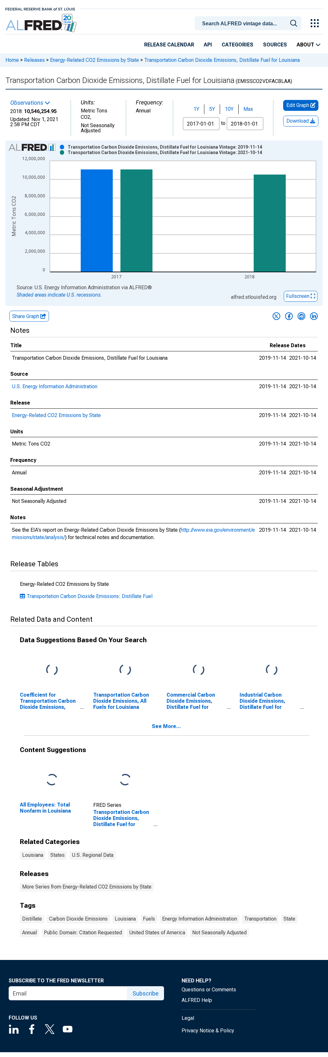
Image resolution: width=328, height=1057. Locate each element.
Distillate (32, 919)
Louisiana (32, 855)
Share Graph (26, 316)
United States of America (157, 933)
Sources (275, 45)
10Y (229, 109)
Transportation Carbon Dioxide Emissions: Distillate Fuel (89, 596)
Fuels (149, 919)
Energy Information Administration (199, 919)
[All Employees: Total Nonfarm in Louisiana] (52, 780)
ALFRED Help (197, 1000)
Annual (29, 933)
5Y (212, 109)
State (289, 919)
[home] (41, 23)
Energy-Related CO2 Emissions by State (94, 60)
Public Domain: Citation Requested (83, 933)
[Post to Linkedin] (314, 316)
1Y (196, 109)
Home (12, 60)
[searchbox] (249, 23)
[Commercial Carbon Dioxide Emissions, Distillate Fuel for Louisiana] (199, 670)
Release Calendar (169, 45)
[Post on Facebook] (289, 316)
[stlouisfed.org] (40, 8)
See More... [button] (166, 726)
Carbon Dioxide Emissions (78, 919)
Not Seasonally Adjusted (219, 933)
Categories (237, 45)
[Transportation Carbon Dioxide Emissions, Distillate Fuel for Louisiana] (125, 780)
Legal (188, 1018)
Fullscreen (298, 296)
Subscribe (146, 993)
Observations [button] (27, 103)
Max (248, 109)
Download (298, 121)
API (208, 45)
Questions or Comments (209, 990)
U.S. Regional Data (92, 855)
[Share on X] (276, 316)
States (57, 855)
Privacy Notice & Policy (208, 1031)
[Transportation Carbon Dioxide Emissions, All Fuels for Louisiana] (125, 670)
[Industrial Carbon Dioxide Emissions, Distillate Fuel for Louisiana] (272, 670)
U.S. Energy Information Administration (54, 386)
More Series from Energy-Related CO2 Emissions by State (87, 887)
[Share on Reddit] (301, 316)
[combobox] (249, 22)
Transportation (260, 919)
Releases (34, 60)
